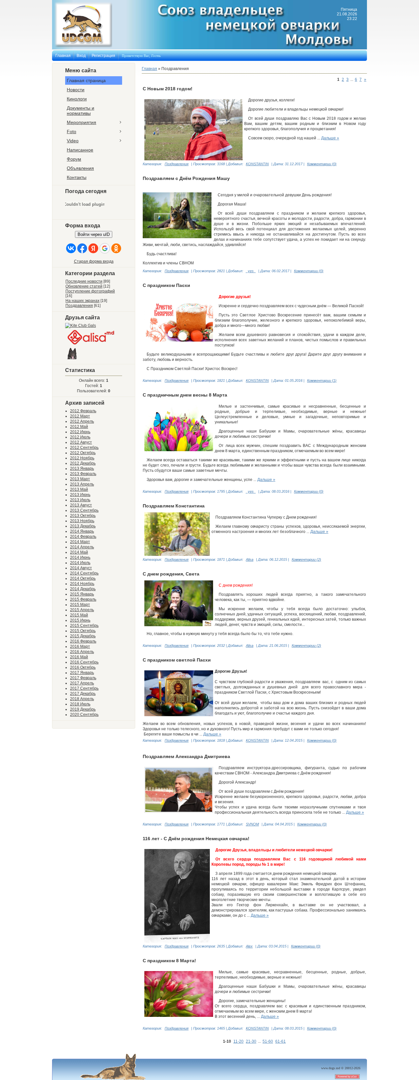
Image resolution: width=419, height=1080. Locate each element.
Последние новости (83, 281)
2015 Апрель (82, 610)
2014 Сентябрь (84, 573)
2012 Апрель (82, 421)
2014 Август (81, 568)
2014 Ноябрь (82, 583)
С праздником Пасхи (166, 285)
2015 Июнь (80, 620)
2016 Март (80, 646)
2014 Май (79, 552)
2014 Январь (82, 531)
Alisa (249, 559)
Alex (249, 946)
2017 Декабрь (83, 693)
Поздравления (79, 305)
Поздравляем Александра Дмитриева (186, 756)
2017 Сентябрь (84, 688)
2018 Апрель (82, 699)
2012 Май (79, 426)
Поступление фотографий (90, 291)
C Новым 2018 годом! (167, 88)
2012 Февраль (83, 411)
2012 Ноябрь (82, 458)
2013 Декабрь (83, 526)
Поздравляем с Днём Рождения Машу (186, 178)
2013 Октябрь (83, 515)
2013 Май (79, 489)
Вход (81, 55)
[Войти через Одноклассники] (116, 248)
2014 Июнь (80, 557)
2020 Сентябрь (84, 714)
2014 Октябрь (83, 578)
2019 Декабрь (83, 709)
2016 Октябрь (83, 667)
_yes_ (251, 271)
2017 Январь (82, 672)
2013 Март (80, 479)
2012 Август (81, 442)
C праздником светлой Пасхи (177, 660)
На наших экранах (82, 300)
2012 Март (80, 416)
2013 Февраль (83, 473)
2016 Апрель (82, 651)
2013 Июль (80, 500)
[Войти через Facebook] (82, 248)
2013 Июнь (80, 494)
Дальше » (330, 138)
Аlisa (249, 645)
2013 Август (81, 505)
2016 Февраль (83, 641)
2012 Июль (80, 437)
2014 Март (80, 542)
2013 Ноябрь (82, 521)
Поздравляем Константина (174, 505)
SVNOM (252, 824)
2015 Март (80, 604)
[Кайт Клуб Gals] (80, 325)
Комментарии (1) (322, 380)
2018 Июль (80, 704)
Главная (63, 55)
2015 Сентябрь (84, 625)
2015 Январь (82, 594)
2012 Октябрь (83, 453)
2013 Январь (82, 468)
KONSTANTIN (257, 164)
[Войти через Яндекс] (93, 248)
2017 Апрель (82, 683)
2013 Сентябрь (84, 510)
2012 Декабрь (83, 463)
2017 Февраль (83, 678)
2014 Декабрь (83, 589)
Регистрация (103, 55)
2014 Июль (80, 562)
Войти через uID (94, 234)
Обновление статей (83, 286)
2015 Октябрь (83, 631)
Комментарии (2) (306, 559)
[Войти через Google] (105, 248)
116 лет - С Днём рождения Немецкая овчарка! (196, 838)
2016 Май (79, 657)
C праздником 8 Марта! (169, 960)
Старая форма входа (94, 261)
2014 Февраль (83, 536)
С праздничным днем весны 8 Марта (185, 395)
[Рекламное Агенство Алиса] (91, 345)
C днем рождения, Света (171, 573)
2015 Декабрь (83, 636)
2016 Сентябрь (84, 662)
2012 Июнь (80, 432)
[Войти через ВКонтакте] (71, 248)
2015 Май (79, 615)
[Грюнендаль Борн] (72, 359)
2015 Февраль (83, 599)
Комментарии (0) (322, 164)
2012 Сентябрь (84, 447)
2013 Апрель (82, 484)
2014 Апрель (82, 547)
